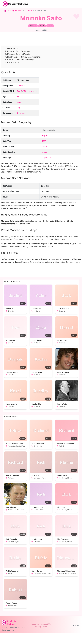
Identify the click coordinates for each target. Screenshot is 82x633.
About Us (35, 624)
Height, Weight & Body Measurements (24, 57)
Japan (20, 102)
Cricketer (28, 10)
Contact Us (46, 624)
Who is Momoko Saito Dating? (20, 60)
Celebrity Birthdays (18, 4)
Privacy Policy (41, 627)
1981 (25, 91)
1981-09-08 (32, 91)
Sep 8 (19, 91)
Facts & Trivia (13, 62)
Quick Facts (12, 48)
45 (18, 96)
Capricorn (21, 113)
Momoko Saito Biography (18, 51)
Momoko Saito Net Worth (18, 54)
